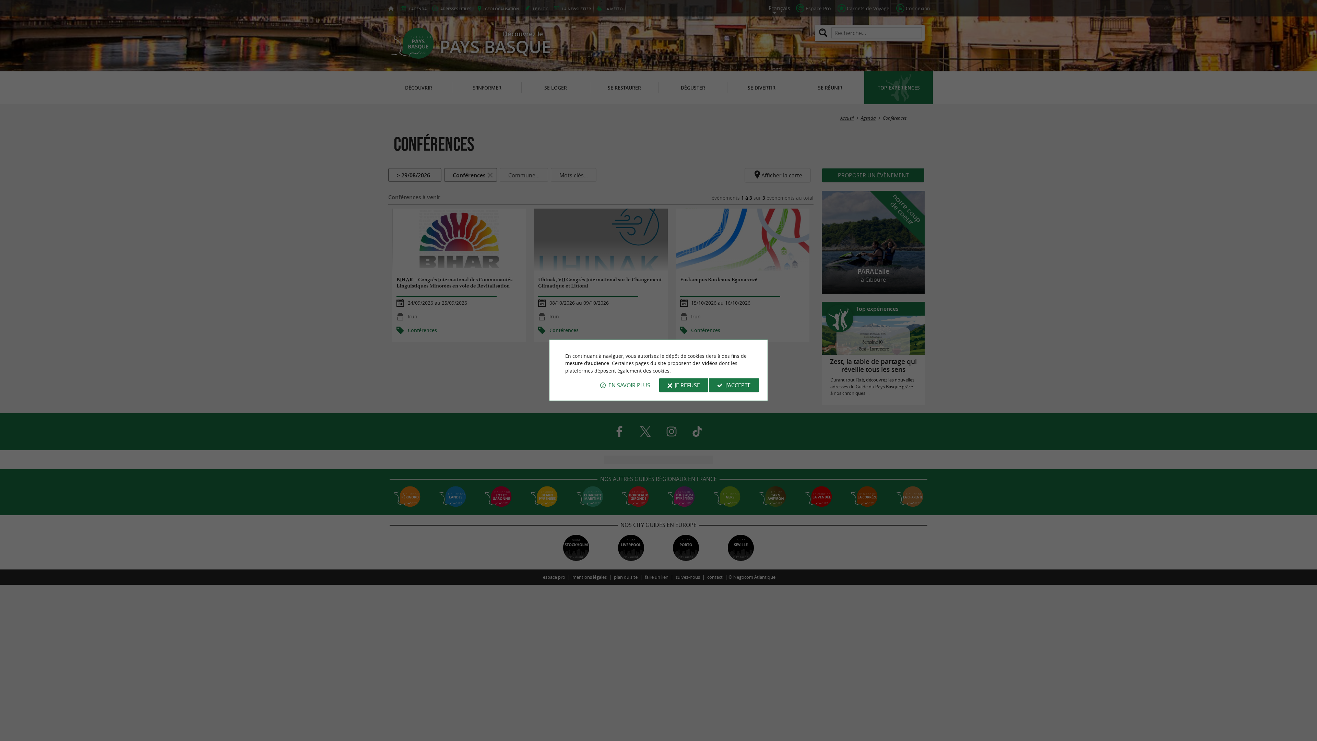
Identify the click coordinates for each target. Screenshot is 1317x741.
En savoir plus (629, 385)
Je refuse (687, 385)
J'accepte (738, 385)
